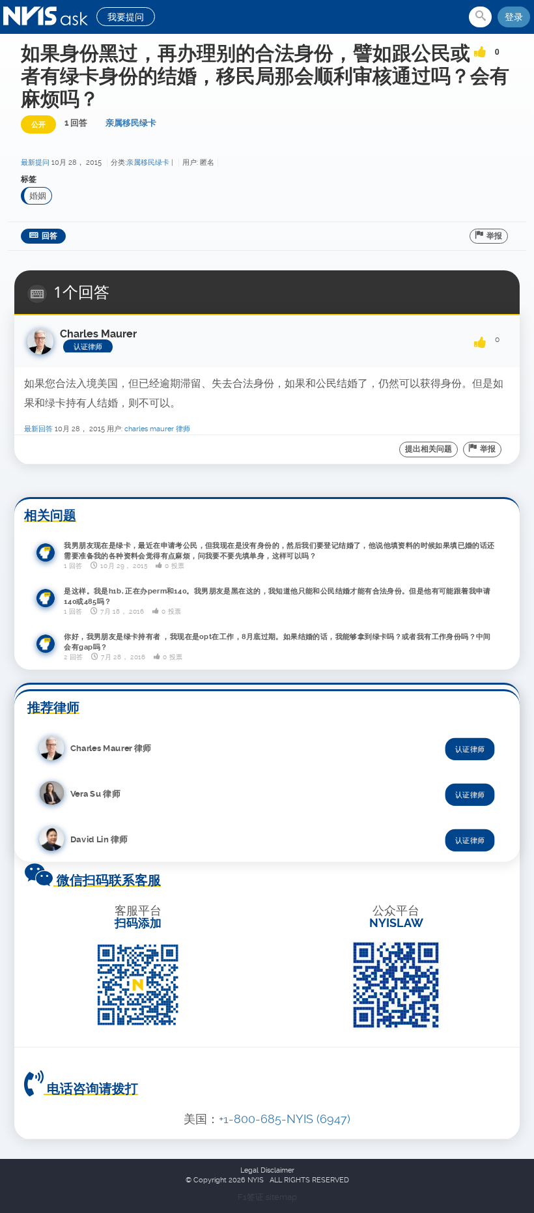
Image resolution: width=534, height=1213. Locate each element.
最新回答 (38, 429)
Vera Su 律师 (95, 793)
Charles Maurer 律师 (157, 429)
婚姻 (37, 196)
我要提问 (125, 17)
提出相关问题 (428, 448)
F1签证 (252, 1197)
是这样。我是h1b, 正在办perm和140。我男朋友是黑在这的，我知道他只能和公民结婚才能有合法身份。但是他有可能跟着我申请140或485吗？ (277, 596)
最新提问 (35, 162)
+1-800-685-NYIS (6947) (284, 1119)
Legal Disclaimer (267, 1170)
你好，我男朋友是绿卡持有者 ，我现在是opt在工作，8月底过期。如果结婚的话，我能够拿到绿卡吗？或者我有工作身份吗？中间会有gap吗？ (277, 641)
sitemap (281, 1197)
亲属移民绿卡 (130, 123)
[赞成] (480, 47)
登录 (514, 17)
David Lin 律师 (99, 839)
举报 (494, 235)
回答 (49, 235)
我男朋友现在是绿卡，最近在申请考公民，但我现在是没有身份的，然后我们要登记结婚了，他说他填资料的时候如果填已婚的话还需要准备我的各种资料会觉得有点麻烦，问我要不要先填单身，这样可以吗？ (279, 550)
